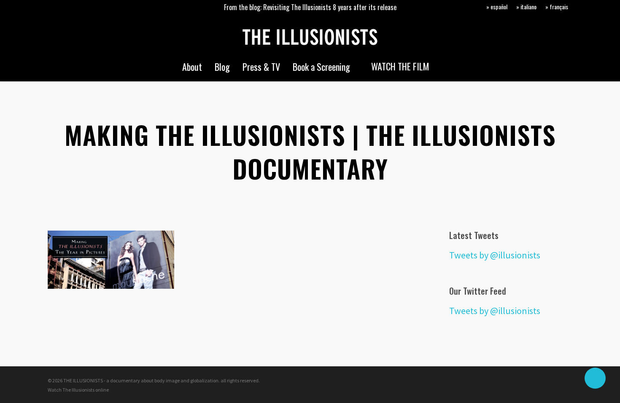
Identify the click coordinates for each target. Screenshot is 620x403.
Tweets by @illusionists (494, 255)
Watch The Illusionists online (78, 390)
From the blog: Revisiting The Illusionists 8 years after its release (310, 7)
